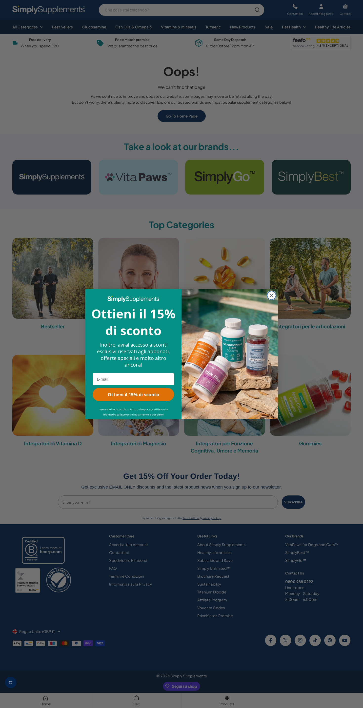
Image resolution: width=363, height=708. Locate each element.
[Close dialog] (271, 295)
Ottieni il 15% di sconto (133, 394)
